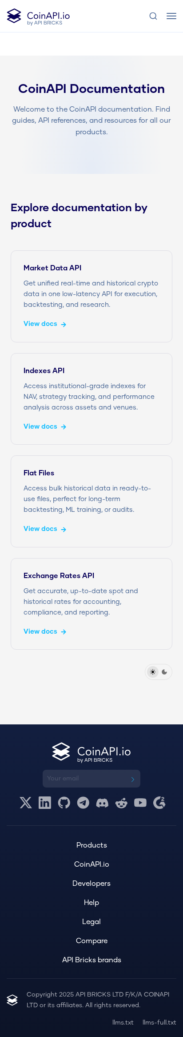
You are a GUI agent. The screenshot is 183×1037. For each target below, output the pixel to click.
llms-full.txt (159, 1023)
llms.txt (123, 1023)
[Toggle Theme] (158, 672)
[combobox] (153, 16)
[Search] (153, 16)
